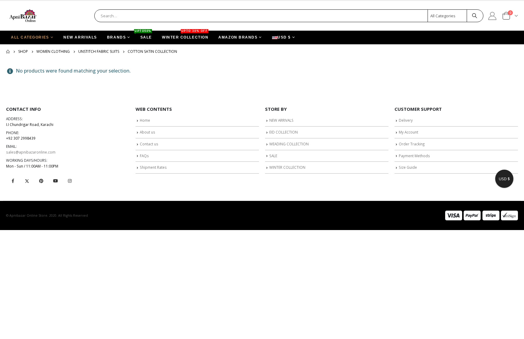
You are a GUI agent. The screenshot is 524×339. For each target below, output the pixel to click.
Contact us (149, 143)
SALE (144, 35)
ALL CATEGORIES (30, 37)
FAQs (144, 155)
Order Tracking (412, 143)
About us (147, 132)
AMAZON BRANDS (237, 37)
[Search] (474, 16)
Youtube (55, 181)
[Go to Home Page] (8, 51)
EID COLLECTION (283, 132)
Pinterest (41, 181)
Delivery (406, 120)
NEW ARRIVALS (80, 37)
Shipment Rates (153, 167)
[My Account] (492, 16)
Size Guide (408, 167)
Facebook (13, 181)
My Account (408, 132)
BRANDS (116, 37)
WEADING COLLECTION (289, 143)
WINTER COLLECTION (185, 35)
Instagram (70, 181)
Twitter (27, 181)
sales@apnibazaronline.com (30, 152)
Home (145, 120)
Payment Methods (414, 155)
